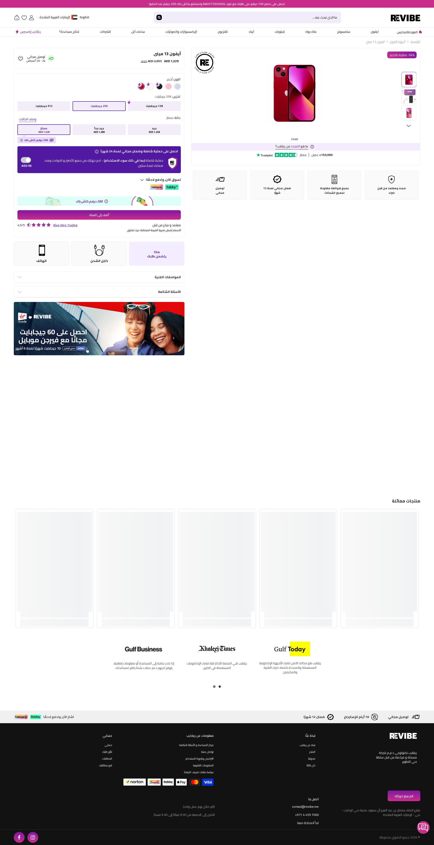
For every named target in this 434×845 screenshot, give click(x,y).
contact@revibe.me (305, 807)
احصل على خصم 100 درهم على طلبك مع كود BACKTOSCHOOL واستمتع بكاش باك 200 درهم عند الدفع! (217, 4)
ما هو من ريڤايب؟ (291, 146)
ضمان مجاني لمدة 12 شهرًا (277, 190)
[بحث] (247, 17)
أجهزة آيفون (397, 42)
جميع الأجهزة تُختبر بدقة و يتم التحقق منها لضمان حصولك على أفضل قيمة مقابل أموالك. (217, 665)
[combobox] (253, 17)
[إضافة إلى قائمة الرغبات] (20, 58)
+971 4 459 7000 (307, 815)
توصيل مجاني (219, 190)
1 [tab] (220, 686)
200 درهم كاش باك (36, 140)
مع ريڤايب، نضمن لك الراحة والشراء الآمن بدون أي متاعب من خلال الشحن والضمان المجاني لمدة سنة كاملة (143, 667)
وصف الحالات (27, 119)
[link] (379, 615)
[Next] (408, 125)
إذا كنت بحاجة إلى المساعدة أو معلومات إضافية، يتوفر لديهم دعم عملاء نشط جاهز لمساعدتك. (290, 665)
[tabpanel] (216, 662)
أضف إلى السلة (99, 215)
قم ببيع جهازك (403, 796)
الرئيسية (415, 42)
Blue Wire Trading (65, 225)
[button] (423, 827)
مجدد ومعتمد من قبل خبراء (391, 190)
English (84, 17)
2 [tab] (214, 686)
